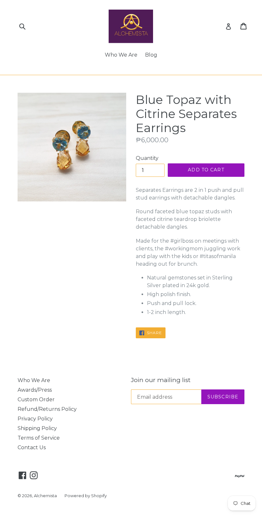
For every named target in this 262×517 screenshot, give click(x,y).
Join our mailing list (160, 380)
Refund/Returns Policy (47, 409)
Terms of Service (39, 438)
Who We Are (121, 55)
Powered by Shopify (86, 495)
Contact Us (32, 447)
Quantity (147, 158)
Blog (151, 55)
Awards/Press (35, 390)
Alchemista (45, 495)
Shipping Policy (37, 428)
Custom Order (36, 399)
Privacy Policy (35, 419)
